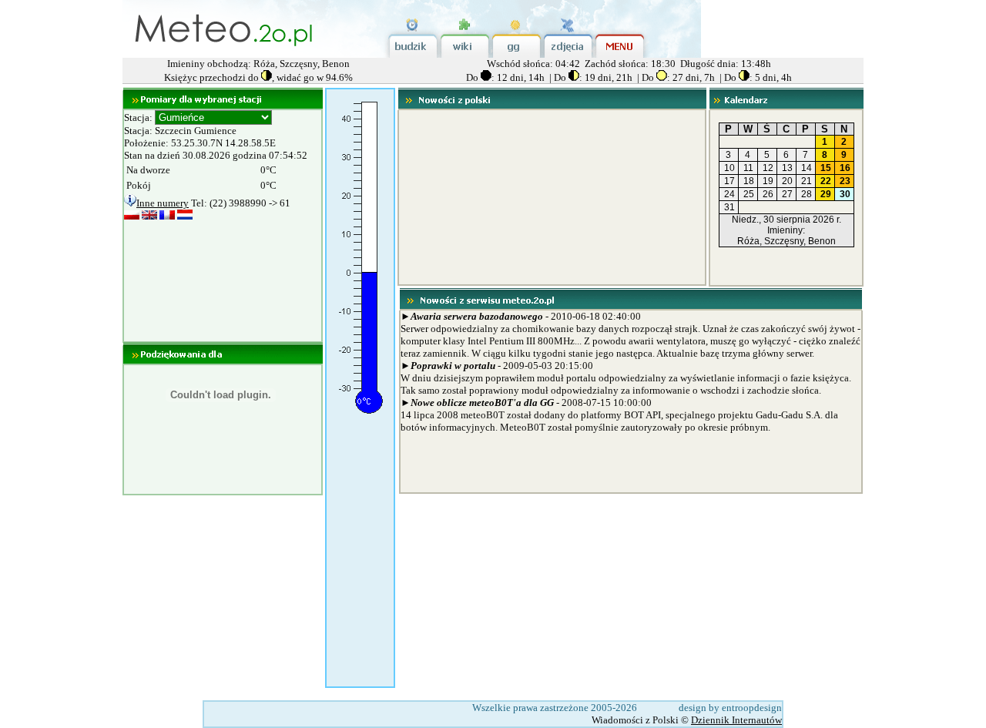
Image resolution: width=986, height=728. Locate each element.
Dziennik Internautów (736, 720)
